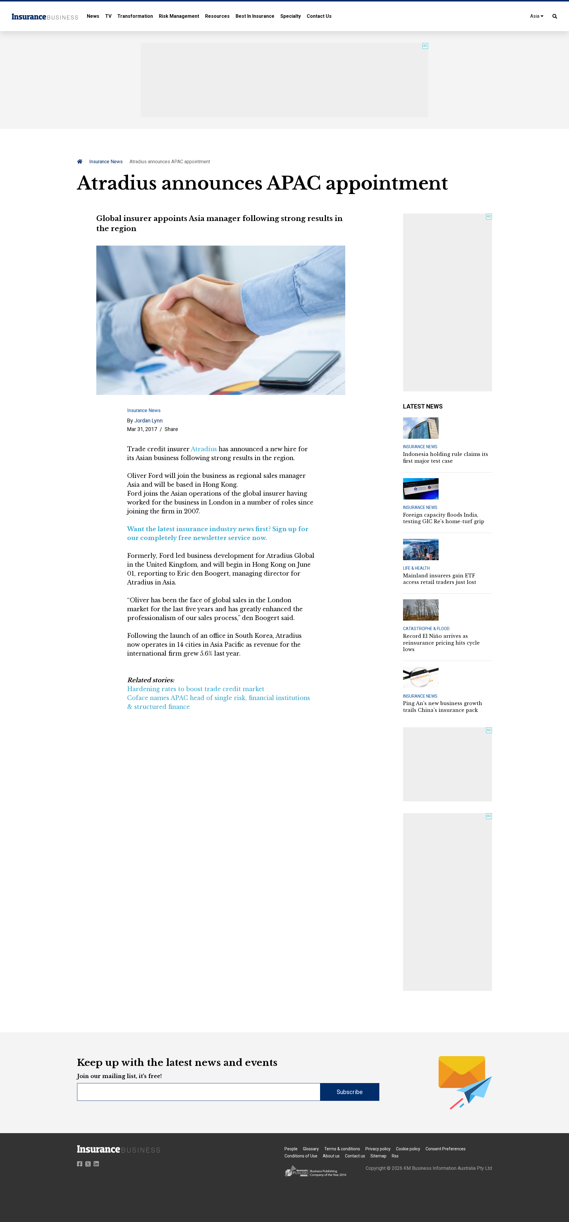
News (93, 16)
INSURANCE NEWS (420, 446)
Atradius (204, 449)
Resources (217, 16)
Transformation (135, 16)
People (291, 1148)
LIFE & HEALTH (416, 568)
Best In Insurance (255, 16)
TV (108, 16)
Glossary (311, 1148)
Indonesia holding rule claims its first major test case (445, 457)
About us (331, 1156)
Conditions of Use (300, 1156)
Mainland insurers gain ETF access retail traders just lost (439, 579)
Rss (395, 1156)
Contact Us (319, 16)
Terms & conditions (342, 1148)
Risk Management (179, 16)
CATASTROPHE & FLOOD (426, 628)
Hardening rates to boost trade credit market (195, 689)
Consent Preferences (446, 1148)
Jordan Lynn (148, 420)
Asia (535, 16)
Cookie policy (408, 1148)
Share (171, 429)
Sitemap (378, 1156)
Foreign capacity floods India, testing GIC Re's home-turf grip (443, 518)
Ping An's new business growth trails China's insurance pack (442, 706)
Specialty (290, 16)
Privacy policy (378, 1148)
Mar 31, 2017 (142, 429)
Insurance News (106, 161)
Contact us (355, 1156)
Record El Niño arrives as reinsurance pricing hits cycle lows (441, 642)
